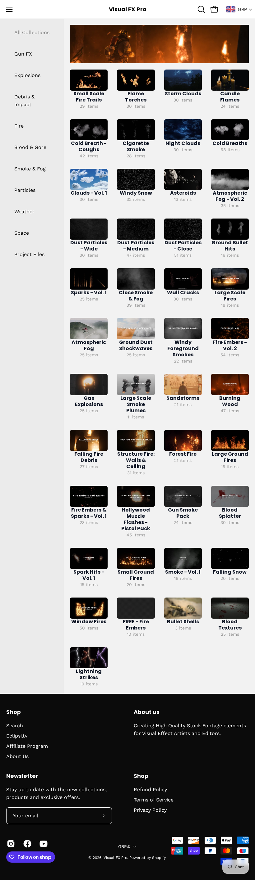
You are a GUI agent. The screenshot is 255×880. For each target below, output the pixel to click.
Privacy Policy (150, 810)
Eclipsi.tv (16, 736)
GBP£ (124, 846)
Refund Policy (150, 789)
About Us (17, 756)
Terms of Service (154, 800)
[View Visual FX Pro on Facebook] (27, 843)
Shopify (158, 857)
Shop (13, 712)
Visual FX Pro (127, 9)
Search (14, 726)
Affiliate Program (27, 746)
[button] (200, 9)
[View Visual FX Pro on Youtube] (43, 843)
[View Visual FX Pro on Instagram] (10, 843)
